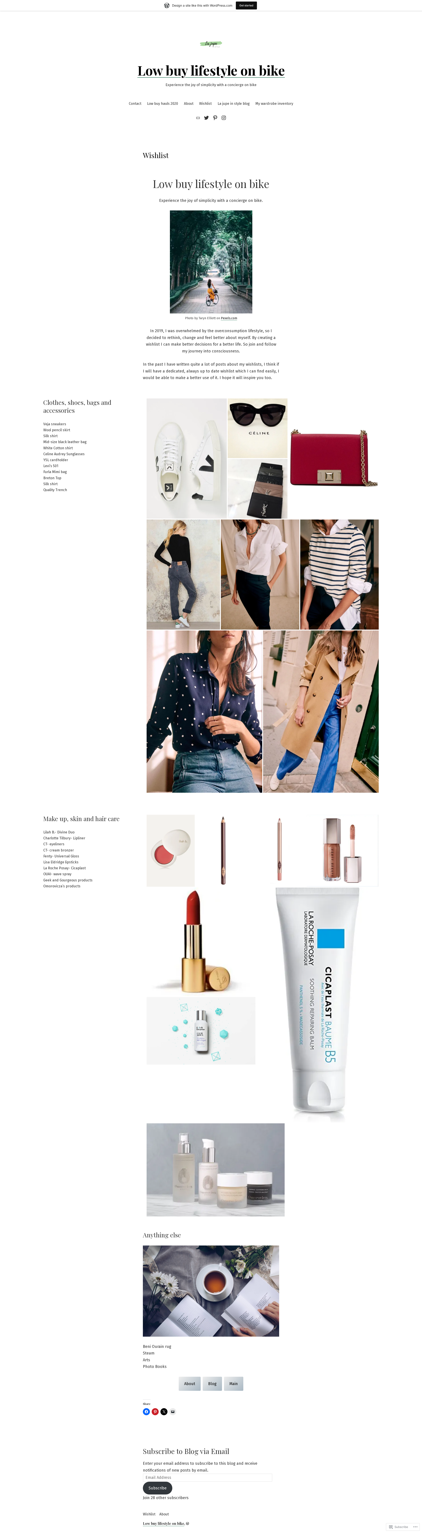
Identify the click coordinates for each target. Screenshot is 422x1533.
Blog (212, 1383)
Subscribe (158, 1488)
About (188, 103)
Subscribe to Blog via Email (186, 1451)
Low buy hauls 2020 (162, 103)
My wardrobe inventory (274, 103)
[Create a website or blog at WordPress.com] (187, 1523)
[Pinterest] (215, 117)
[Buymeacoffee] (198, 117)
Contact (135, 103)
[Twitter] (206, 117)
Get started (246, 5)
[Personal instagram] (223, 117)
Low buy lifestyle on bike (211, 70)
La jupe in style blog (234, 103)
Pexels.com (229, 318)
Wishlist (205, 103)
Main (233, 1383)
